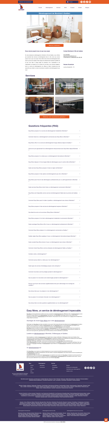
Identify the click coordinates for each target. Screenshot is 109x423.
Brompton (85, 395)
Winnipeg (61, 414)
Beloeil (33, 402)
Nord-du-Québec (84, 378)
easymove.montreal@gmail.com (69, 56)
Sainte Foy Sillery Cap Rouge (57, 395)
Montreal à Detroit (30, 413)
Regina (44, 415)
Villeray (78, 405)
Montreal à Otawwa (47, 413)
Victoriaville (29, 386)
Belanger (29, 402)
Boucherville (59, 402)
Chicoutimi (66, 395)
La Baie (75, 395)
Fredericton (49, 416)
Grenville (71, 387)
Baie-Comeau (67, 386)
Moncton (44, 416)
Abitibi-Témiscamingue (70, 378)
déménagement (58, 313)
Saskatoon (48, 415)
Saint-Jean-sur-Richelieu (53, 385)
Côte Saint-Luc (23, 403)
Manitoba (73, 414)
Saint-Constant (56, 404)
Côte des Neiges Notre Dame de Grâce (78, 393)
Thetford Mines (78, 386)
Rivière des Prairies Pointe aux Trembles (59, 394)
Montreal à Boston (24, 414)
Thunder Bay (56, 414)
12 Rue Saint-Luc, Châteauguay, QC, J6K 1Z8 (72, 57)
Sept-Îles (72, 386)
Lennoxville (50, 396)
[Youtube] (90, 2)
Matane (37, 387)
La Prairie (45, 403)
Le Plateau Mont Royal (25, 394)
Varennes (71, 405)
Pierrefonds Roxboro (46, 394)
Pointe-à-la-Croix (64, 387)
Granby (67, 385)
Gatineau (29, 385)
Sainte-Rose (53, 405)
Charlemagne (81, 402)
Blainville (37, 402)
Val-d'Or (58, 386)
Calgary (53, 415)
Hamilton (51, 414)
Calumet (20, 393)
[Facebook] (84, 2)
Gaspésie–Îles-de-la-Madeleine (35, 380)
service (72, 316)
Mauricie (51, 378)
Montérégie (69, 380)
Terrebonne (65, 405)
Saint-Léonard (60, 405)
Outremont (39, 394)
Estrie (54, 378)
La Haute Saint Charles (40, 395)
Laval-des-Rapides (62, 403)
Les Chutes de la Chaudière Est (47, 393)
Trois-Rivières (45, 385)
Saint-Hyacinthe (73, 385)
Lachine (49, 403)
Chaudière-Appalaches (47, 380)
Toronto (64, 413)
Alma (62, 386)
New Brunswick (74, 413)
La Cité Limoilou (30, 395)
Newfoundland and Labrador (82, 414)
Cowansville (58, 387)
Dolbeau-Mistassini (47, 387)
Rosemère (39, 404)
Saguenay (39, 385)
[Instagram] (81, 2)
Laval (54, 380)
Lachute (53, 387)
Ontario (68, 415)
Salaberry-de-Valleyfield (45, 386)
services (46, 328)
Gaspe (53, 416)
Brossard (65, 402)
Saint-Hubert (62, 404)
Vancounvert (62, 415)
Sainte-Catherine (26, 405)
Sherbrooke (34, 385)
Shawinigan (79, 385)
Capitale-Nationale (44, 378)
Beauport (86, 394)
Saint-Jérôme (80, 404)
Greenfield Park (39, 403)
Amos (41, 387)
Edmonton (57, 415)
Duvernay (28, 403)
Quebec (24, 385)
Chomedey (86, 402)
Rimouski (85, 385)
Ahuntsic (21, 402)
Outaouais (63, 378)
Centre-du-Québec (76, 380)
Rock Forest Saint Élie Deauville (66, 396)
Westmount (83, 405)
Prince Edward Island (75, 415)
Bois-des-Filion (43, 402)
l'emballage (46, 329)
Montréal (58, 378)
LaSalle (88, 393)
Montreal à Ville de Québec (56, 413)
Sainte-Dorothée (34, 405)
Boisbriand (54, 402)
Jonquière (71, 395)
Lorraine (68, 403)
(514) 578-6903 (66, 54)
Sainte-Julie (40, 405)
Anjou (25, 402)
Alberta (85, 413)
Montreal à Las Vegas (26, 416)
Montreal (21, 385)
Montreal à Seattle (35, 416)
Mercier (77, 403)
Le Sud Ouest (33, 394)
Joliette (24, 386)
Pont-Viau (34, 404)
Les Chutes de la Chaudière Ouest (62, 393)
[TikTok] (87, 2)
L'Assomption (54, 403)
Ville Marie (77, 394)
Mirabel (81, 403)
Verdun (74, 405)
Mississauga (45, 414)
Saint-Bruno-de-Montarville (47, 404)
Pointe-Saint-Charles (26, 404)
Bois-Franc (49, 402)
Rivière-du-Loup (85, 386)
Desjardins (38, 393)
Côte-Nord (78, 378)
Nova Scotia (80, 413)
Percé (57, 416)
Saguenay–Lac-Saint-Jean (34, 378)
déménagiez (57, 325)
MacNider (82, 394)
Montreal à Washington (33, 414)
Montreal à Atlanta (29, 415)
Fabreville (33, 403)
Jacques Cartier (44, 396)
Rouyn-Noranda (35, 386)
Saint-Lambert (86, 404)
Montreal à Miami (21, 415)
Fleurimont (38, 396)
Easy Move (29, 313)
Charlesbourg (24, 395)
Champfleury (74, 402)
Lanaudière (58, 380)
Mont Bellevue (56, 396)
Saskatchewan (83, 415)
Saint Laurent (71, 394)
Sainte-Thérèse (47, 405)
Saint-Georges (53, 386)
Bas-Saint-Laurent (24, 378)
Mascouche (73, 403)
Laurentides (63, 380)
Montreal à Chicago (22, 413)
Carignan (69, 402)
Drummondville (62, 385)
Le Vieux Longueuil (31, 393)
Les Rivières (47, 395)
